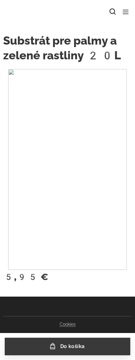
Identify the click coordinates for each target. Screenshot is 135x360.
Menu (125, 11)
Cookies (68, 324)
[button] (112, 11)
